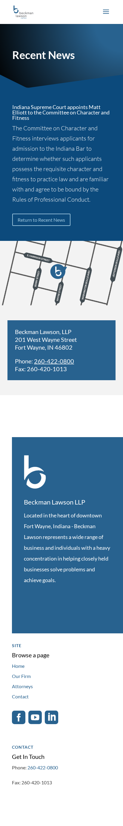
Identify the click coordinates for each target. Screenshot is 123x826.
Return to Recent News (41, 220)
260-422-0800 (54, 361)
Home (18, 666)
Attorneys (22, 686)
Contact (20, 696)
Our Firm (21, 676)
